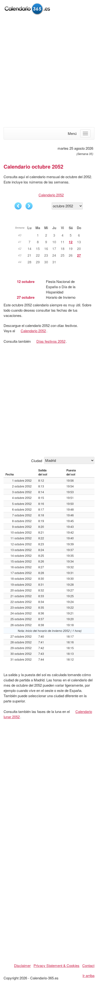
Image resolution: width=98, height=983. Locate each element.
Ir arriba (88, 975)
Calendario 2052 (51, 194)
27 (79, 255)
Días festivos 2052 (50, 341)
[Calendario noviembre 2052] (29, 206)
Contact (88, 965)
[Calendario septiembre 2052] (18, 206)
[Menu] (85, 133)
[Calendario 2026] (27, 8)
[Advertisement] (49, 71)
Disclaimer (22, 965)
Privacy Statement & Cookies (56, 965)
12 (71, 241)
